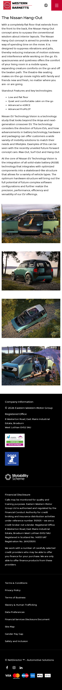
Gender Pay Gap (14, 634)
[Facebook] (7, 668)
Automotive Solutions (40, 660)
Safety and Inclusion (16, 641)
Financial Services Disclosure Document (27, 619)
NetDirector (15, 660)
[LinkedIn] (21, 668)
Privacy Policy (13, 590)
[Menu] (56, 5)
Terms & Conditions (16, 583)
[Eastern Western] (18, 5)
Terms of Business (15, 597)
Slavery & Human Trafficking (21, 605)
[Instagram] (14, 668)
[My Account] (46, 5)
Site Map (10, 626)
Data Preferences (14, 612)
